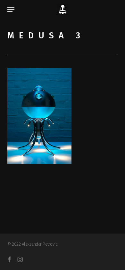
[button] (10, 9)
